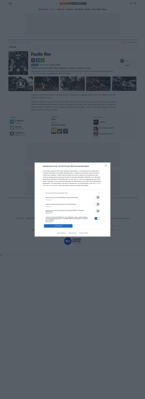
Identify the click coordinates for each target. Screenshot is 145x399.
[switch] (97, 197)
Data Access (72, 233)
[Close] (107, 166)
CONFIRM (58, 226)
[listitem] (72, 193)
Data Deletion (61, 233)
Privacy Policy (83, 233)
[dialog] (72, 199)
